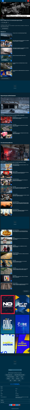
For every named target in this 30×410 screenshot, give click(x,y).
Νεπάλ (19, 380)
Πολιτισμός (16, 393)
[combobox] (15, 370)
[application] (15, 10)
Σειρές (14, 237)
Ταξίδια (2, 393)
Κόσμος (16, 388)
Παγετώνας (17, 378)
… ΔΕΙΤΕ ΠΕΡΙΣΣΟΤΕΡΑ (5, 28)
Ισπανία (22, 376)
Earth (16, 390)
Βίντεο (1, 395)
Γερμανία (15, 380)
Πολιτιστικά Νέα (3, 161)
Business (2, 390)
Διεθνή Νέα (14, 186)
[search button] (21, 370)
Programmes (17, 395)
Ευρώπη (2, 388)
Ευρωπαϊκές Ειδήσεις (16, 201)
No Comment (2, 114)
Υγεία (22, 378)
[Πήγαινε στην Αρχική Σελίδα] (3, 1)
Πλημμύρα (8, 378)
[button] (5, 78)
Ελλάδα (17, 376)
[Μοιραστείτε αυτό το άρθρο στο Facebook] (1, 22)
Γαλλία (13, 378)
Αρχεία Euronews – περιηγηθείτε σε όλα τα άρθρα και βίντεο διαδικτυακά (21, 397)
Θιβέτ (10, 380)
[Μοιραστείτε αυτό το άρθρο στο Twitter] (3, 22)
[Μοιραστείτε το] (4, 22)
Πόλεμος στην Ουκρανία (10, 376)
